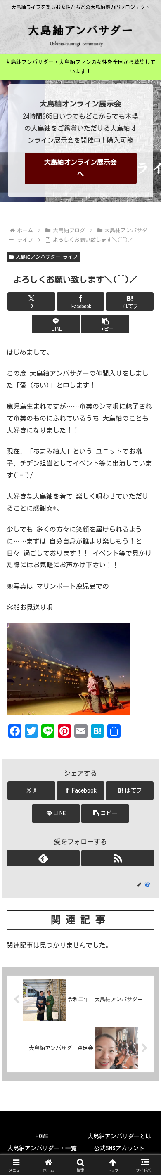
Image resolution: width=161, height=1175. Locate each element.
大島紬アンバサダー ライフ (47, 256)
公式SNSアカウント (119, 1148)
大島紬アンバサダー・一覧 (42, 1148)
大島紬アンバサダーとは (119, 1136)
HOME (42, 1136)
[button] (105, 324)
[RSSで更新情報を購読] (117, 858)
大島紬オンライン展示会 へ (80, 168)
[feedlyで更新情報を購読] (43, 858)
